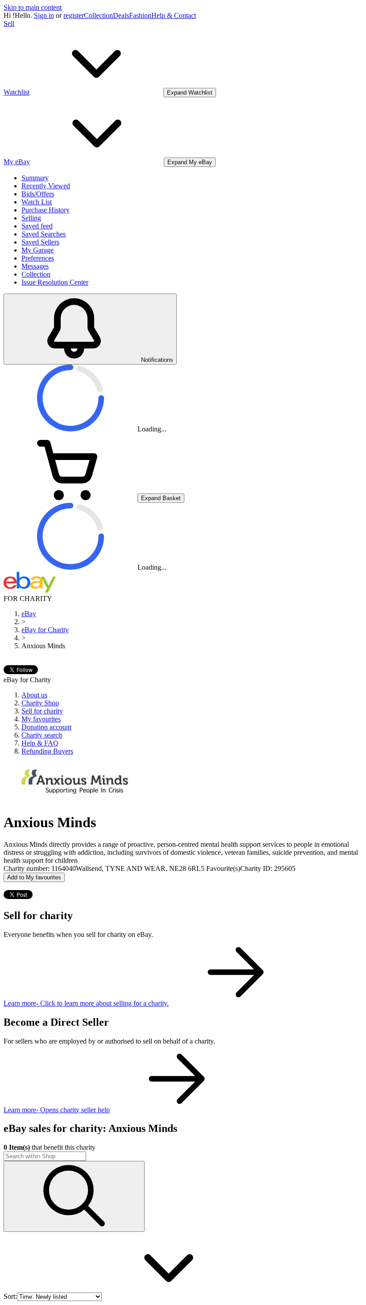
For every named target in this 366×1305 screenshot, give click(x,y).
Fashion (140, 15)
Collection (98, 15)
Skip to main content (33, 7)
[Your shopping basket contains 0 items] (70, 497)
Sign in (44, 15)
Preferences (37, 258)
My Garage (37, 250)
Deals (121, 15)
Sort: (10, 1296)
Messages (35, 266)
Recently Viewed (45, 186)
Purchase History (45, 210)
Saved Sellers (40, 242)
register (73, 15)
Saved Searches (43, 234)
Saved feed (37, 226)
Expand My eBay (189, 162)
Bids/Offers (37, 194)
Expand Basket (161, 498)
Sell (9, 23)
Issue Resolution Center (54, 282)
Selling (31, 218)
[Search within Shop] (74, 1196)
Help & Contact (173, 15)
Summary (35, 178)
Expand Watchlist (189, 92)
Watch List (36, 202)
